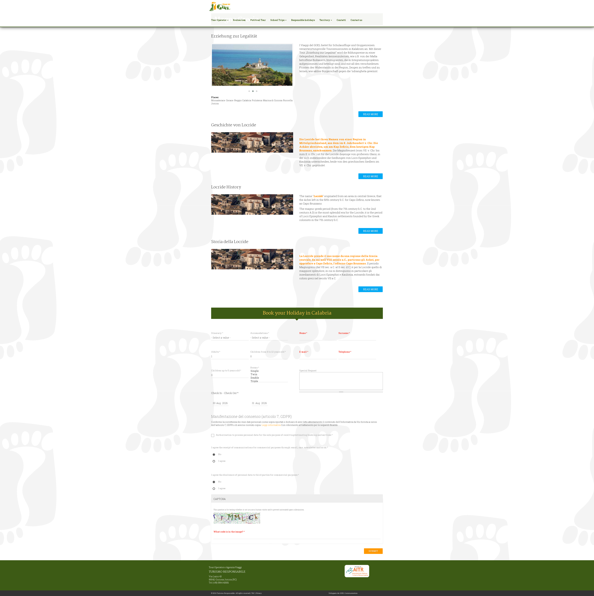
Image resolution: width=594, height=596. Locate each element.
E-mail (303, 352)
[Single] (269, 371)
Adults (215, 352)
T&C (253, 593)
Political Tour (258, 20)
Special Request (307, 370)
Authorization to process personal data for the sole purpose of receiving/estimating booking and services (274, 434)
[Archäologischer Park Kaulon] (252, 65)
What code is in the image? (229, 532)
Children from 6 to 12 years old (268, 352)
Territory (324, 20)
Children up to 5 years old (226, 370)
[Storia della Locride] (252, 259)
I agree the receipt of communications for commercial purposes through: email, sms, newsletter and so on (269, 447)
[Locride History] (252, 204)
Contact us (356, 20)
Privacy (259, 593)
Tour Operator (219, 20)
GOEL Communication (348, 593)
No (219, 454)
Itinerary (217, 333)
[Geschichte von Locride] (252, 142)
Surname (344, 333)
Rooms (254, 367)
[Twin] (269, 374)
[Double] (269, 377)
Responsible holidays (303, 20)
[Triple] (269, 381)
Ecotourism (239, 20)
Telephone (344, 352)
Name (303, 333)
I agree (221, 461)
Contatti (341, 20)
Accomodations (259, 333)
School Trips (277, 20)
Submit (373, 551)
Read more (370, 114)
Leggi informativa (271, 425)
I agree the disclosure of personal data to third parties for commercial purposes (255, 475)
